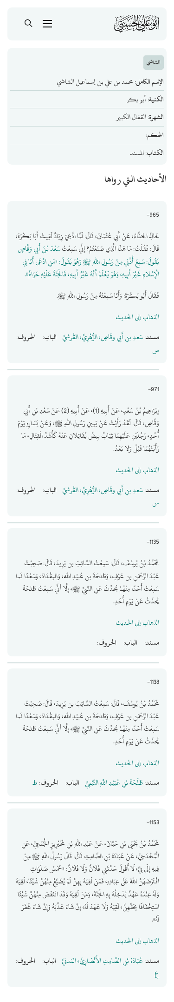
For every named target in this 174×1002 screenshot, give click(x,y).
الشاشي (153, 62)
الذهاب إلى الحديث (137, 317)
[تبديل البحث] (29, 23)
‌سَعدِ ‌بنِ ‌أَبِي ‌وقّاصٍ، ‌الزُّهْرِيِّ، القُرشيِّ (102, 337)
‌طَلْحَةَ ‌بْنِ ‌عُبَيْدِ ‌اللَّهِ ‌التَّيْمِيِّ (114, 782)
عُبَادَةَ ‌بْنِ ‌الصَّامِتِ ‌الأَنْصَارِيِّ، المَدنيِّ (102, 961)
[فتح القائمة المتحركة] (47, 23)
